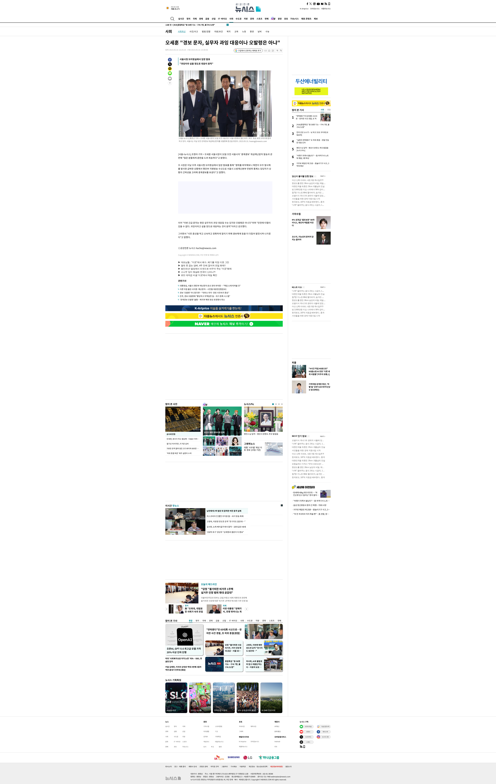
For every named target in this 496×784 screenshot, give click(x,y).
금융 (207, 18)
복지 (229, 31)
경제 (201, 18)
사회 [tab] (322, 109)
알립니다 (288, 766)
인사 (204, 746)
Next (246, 609)
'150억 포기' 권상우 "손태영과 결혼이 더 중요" (225, 532)
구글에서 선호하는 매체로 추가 (249, 50)
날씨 (260, 31)
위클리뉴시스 (326, 8)
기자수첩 (296, 214)
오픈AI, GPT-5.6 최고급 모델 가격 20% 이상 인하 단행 (184, 650)
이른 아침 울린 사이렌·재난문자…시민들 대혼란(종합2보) (203, 289)
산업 (214, 18)
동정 (220, 746)
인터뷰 (205, 736)
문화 (252, 18)
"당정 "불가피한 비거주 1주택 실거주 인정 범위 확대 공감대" (217, 590)
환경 (252, 31)
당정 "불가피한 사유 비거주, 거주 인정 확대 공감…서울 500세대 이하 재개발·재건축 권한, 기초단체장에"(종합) (233, 647)
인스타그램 (325, 737)
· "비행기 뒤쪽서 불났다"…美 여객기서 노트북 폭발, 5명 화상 (311, 500)
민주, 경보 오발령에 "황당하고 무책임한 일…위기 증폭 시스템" (205, 296)
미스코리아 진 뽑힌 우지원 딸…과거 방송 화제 (225, 516)
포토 (286, 18)
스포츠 (259, 18)
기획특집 (218, 736)
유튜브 (308, 731)
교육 (236, 31)
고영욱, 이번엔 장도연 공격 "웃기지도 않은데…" (226, 521)
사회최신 (182, 31)
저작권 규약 (215, 766)
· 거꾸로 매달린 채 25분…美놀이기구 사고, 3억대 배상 (311, 509)
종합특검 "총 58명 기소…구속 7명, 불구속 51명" (232, 664)
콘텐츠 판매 (204, 766)
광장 (280, 18)
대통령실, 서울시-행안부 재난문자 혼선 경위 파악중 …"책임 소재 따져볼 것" (210, 285)
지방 (246, 18)
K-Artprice (304, 8)
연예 (267, 18)
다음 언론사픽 (325, 726)
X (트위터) (308, 737)
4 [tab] (282, 404)
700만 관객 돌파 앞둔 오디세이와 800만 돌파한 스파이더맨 (184, 448)
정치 (188, 18)
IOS (275, 746)
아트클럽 (206, 731)
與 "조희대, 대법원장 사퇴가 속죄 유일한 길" (194, 611)
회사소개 (168, 766)
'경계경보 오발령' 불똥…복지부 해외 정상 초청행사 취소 (202, 299)
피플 (294, 362)
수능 (267, 31)
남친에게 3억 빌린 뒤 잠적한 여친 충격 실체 (224, 510)
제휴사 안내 (193, 766)
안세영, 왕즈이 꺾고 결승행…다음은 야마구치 (184, 439)
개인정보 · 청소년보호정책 (258, 766)
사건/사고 (193, 31)
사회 (231, 18)
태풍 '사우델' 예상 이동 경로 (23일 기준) (253, 448)
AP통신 (276, 726)
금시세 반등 (171, 434)
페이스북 (325, 731)
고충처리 (225, 766)
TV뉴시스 (294, 18)
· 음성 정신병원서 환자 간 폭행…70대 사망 (309, 505)
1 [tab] (273, 404)
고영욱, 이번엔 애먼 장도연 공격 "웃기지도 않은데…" (254, 647)
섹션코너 (206, 741)
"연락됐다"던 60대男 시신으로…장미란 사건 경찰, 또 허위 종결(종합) (224, 631)
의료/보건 (218, 31)
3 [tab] (279, 404)
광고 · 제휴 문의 (180, 766)
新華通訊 (277, 731)
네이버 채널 (308, 726)
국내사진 (242, 726)
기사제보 (234, 766)
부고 (212, 746)
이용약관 (243, 766)
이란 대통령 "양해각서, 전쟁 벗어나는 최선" (232, 611)
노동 (244, 31)
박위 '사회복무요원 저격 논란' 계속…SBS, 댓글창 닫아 (183, 660)
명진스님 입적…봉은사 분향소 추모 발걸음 (261, 434)
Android (277, 741)
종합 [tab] (329, 109)
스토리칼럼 (218, 726)
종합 (190, 620)
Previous (166, 609)
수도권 (238, 18)
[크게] (281, 50)
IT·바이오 (222, 18)
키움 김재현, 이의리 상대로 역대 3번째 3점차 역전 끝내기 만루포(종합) (183, 668)
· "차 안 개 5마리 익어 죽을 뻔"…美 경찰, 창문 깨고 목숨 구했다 (311, 514)
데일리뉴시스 (219, 741)
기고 (216, 731)
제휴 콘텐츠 (306, 18)
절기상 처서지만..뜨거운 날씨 (178, 443)
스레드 (308, 742)
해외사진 (253, 726)
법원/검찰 (206, 31)
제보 (316, 18)
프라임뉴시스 (315, 8)
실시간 (181, 18)
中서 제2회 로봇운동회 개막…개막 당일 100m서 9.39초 (190, 25)
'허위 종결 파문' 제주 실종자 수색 (179, 453)
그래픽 (241, 731)
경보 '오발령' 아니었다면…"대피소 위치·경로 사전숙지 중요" (204, 292)
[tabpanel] (263, 423)
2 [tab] (276, 404)
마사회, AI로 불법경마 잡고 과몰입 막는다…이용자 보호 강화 (254, 664)
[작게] (277, 50)
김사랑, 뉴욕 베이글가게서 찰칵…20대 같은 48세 (226, 526)
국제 (195, 18)
